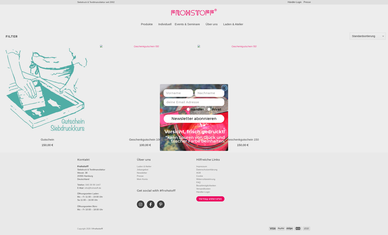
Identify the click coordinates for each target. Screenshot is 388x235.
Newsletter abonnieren (194, 118)
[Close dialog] (224, 88)
